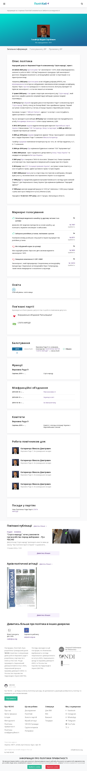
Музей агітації (31, 721)
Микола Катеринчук (50, 137)
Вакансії (48, 717)
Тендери (49, 721)
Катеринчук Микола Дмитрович (36, 448)
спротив (26, 87)
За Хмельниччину (50, 403)
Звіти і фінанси (10, 714)
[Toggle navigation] (4, 3)
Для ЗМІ (48, 710)
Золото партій (31, 717)
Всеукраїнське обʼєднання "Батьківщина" (35, 315)
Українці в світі (49, 397)
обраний (27, 103)
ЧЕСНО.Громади (31, 724)
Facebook (71, 710)
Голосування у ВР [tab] (38, 49)
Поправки (29, 731)
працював (22, 142)
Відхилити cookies (52, 767)
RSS (46, 714)
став (28, 93)
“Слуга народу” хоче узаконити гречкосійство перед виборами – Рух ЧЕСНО (26, 537)
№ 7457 (72, 225)
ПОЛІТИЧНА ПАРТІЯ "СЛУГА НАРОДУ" (48, 350)
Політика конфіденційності (11, 731)
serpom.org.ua (29, 637)
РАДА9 (9, 532)
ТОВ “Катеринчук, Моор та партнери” (43, 128)
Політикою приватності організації (74, 763)
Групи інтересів (31, 727)
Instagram (71, 714)
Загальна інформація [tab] (17, 49)
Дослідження (30, 710)
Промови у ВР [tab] (55, 49)
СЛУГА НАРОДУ (24, 323)
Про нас (7, 710)
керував (29, 126)
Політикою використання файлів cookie (44, 763)
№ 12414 (72, 263)
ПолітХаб (28, 714)
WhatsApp (71, 717)
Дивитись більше (39, 526)
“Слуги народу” (63, 93)
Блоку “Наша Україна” (60, 153)
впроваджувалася (18, 84)
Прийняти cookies (34, 767)
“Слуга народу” (17, 105)
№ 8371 (72, 237)
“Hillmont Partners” (33, 112)
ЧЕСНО (12, 685)
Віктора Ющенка (36, 155)
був (29, 148)
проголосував (32, 70)
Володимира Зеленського (26, 121)
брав (28, 173)
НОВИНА (17, 532)
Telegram (71, 721)
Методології (9, 721)
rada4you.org (12, 639)
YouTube (71, 724)
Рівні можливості (50, 392)
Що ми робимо (31, 707)
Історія (7, 717)
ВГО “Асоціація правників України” (37, 166)
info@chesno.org (77, 750)
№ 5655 (72, 250)
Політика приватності (9, 725)
